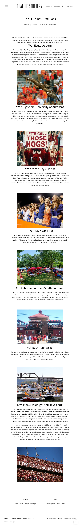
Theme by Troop (51, 518)
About (6, 519)
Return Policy (9, 522)
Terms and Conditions (18, 519)
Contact (70, 6)
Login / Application (52, 6)
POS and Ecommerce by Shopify (66, 518)
